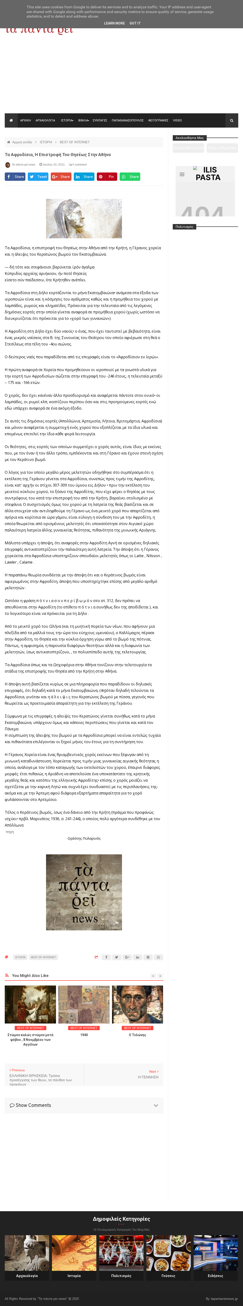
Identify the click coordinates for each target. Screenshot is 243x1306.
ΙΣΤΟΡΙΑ (66, 120)
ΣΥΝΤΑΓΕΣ (100, 120)
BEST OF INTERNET (75, 142)
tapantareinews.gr (224, 1299)
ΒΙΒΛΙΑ (83, 120)
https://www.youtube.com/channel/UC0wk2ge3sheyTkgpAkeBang (188, 150)
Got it (135, 23)
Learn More (114, 23)
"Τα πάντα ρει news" (52, 1299)
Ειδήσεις (215, 1276)
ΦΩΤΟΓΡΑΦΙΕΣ (158, 120)
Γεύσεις (168, 1276)
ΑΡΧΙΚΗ (25, 120)
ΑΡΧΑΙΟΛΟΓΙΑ (45, 120)
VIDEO (177, 120)
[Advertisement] (121, 77)
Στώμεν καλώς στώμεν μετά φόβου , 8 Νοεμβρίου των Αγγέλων (30, 1039)
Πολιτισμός (121, 1276)
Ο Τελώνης (137, 1035)
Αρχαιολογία (27, 1276)
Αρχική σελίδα (22, 142)
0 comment (79, 164)
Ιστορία (74, 1276)
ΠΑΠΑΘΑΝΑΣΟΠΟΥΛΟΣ (128, 120)
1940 (84, 1035)
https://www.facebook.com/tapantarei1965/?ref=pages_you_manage (222, 150)
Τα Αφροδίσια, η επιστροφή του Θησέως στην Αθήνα (58, 154)
